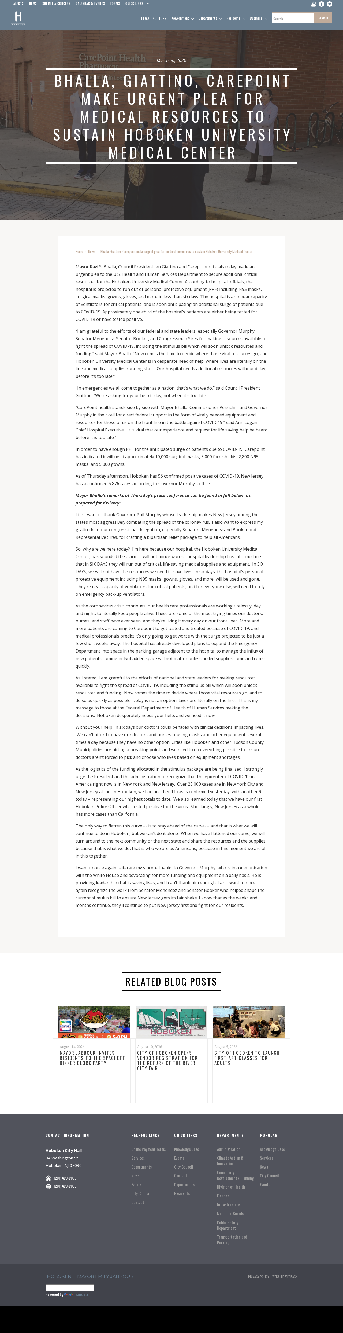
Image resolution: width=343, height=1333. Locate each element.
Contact (137, 1202)
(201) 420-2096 (65, 1186)
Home (79, 251)
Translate (81, 1294)
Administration (228, 1149)
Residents (182, 1193)
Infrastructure (228, 1204)
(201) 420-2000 (65, 1178)
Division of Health (231, 1187)
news (33, 3)
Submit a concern (56, 3)
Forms (115, 3)
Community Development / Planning (235, 1175)
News (91, 251)
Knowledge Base (186, 1149)
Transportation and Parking (232, 1239)
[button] (136, 5)
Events (136, 1184)
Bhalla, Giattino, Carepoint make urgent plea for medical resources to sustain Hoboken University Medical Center (176, 251)
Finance (223, 1196)
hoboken (59, 1276)
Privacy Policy (258, 1276)
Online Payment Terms (148, 1149)
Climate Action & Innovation (230, 1160)
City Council (140, 1193)
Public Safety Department (227, 1225)
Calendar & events (90, 3)
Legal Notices (154, 18)
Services (138, 1158)
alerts (18, 3)
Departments (141, 1167)
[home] (18, 19)
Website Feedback (284, 1276)
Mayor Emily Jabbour (105, 1276)
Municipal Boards (230, 1213)
